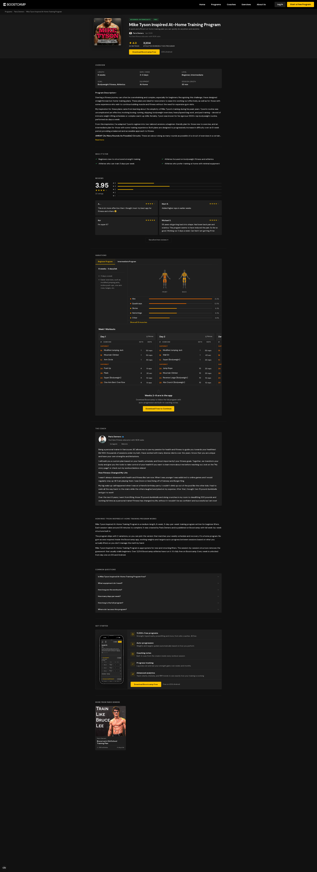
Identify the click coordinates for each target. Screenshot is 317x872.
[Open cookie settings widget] (4, 868)
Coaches (231, 4)
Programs (216, 4)
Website (124, 444)
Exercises (246, 4)
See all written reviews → (158, 240)
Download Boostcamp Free (144, 52)
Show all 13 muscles (138, 322)
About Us (261, 4)
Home (202, 4)
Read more (99, 140)
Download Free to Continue (159, 408)
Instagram (113, 444)
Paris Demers (19, 12)
